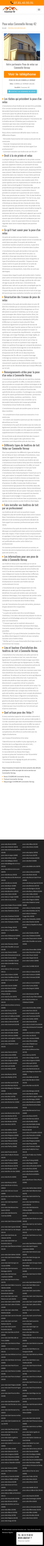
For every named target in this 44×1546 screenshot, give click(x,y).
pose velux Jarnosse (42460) (9, 1035)
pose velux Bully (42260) (8, 888)
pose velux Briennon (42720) (31, 886)
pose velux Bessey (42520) (9, 875)
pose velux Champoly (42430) (9, 922)
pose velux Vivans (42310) (30, 1518)
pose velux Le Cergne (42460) (9, 897)
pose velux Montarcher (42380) (10, 1102)
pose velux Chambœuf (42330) (10, 916)
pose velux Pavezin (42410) (30, 1138)
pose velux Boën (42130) (30, 875)
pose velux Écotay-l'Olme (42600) (32, 997)
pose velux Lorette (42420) (9, 1063)
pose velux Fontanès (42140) (31, 1013)
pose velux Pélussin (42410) (9, 1141)
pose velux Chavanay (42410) (9, 944)
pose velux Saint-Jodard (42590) (10, 1302)
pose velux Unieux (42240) (8, 1482)
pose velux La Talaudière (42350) (10, 1462)
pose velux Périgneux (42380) (31, 1141)
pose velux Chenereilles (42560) (32, 949)
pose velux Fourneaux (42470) (31, 1016)
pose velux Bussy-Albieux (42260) (32, 891)
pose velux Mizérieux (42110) (9, 1099)
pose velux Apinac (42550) (30, 852)
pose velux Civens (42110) (8, 958)
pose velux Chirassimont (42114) (10, 955)
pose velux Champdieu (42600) (31, 919)
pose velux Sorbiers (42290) (31, 1457)
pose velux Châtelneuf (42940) (31, 936)
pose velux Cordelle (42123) (31, 966)
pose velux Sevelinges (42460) (31, 1454)
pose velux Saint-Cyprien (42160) (10, 1227)
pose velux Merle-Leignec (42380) (32, 1096)
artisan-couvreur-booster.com (16, 1529)
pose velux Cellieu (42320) (30, 894)
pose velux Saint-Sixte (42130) (31, 1418)
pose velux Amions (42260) (30, 847)
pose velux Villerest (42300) (9, 1512)
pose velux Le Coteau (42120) (31, 972)
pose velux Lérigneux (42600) (9, 1060)
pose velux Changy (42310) (9, 927)
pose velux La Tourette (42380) (10, 1476)
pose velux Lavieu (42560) (8, 1055)
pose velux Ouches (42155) (9, 1132)
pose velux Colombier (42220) (9, 961)
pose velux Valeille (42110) (30, 1487)
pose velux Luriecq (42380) (30, 1066)
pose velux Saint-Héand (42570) (32, 1282)
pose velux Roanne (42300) (30, 1171)
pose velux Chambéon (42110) (10, 911)
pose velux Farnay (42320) (8, 1010)
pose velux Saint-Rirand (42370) (10, 1401)
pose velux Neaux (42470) (30, 1116)
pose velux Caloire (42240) (8, 894)
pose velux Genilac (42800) (30, 1019)
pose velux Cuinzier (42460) (9, 986)
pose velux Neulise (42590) (9, 1121)
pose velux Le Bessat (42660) (31, 872)
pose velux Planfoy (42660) (9, 1146)
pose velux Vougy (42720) (8, 1521)
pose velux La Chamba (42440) (31, 908)
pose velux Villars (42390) (8, 1510)
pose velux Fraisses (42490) (9, 1019)
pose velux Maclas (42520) (8, 1074)
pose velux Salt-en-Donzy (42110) (32, 1449)
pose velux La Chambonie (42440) (11, 919)
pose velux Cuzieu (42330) (30, 986)
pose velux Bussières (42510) (9, 891)
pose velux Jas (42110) (29, 1035)
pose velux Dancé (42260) (8, 988)
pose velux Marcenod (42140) (9, 1083)
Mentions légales (7, 1532)
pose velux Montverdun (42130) (10, 1113)
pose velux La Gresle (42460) (9, 1030)
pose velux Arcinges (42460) (9, 855)
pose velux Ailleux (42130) (30, 844)
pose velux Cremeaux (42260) (31, 977)
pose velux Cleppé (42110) (30, 958)
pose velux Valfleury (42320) (9, 1490)
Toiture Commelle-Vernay (13, 779)
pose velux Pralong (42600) (30, 1160)
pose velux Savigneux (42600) (9, 1454)
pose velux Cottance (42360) (9, 974)
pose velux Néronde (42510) (9, 1119)
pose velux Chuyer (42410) (30, 955)
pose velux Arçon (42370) (30, 855)
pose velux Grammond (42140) (10, 1024)
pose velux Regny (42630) (30, 1163)
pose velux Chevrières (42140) (31, 952)
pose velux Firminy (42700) (9, 1013)
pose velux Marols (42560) (30, 1094)
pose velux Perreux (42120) (9, 1144)
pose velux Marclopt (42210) (9, 1085)
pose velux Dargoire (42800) (31, 988)
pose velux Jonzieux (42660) (31, 1038)
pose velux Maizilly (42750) (9, 1077)
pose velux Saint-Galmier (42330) (10, 1254)
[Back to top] (38, 1540)
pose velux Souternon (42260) (10, 1460)
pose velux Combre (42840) (31, 961)
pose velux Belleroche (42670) (31, 866)
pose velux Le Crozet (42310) (31, 983)
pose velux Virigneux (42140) (9, 1518)
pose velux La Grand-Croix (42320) (32, 1024)
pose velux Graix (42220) (30, 1022)
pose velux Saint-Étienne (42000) (32, 1243)
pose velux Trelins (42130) (30, 1476)
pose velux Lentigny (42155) (31, 1058)
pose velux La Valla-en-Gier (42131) (33, 1490)
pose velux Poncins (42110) (9, 1152)
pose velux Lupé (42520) (30, 1063)
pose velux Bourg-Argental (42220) (33, 883)
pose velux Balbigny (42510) (9, 861)
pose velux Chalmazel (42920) (9, 908)
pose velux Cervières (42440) (31, 897)
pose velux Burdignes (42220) (31, 888)
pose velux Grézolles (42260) (9, 1033)
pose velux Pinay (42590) (30, 1144)
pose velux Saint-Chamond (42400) (11, 1221)
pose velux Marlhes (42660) (9, 1094)
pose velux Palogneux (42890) (9, 1135)
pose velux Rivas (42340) (30, 1169)
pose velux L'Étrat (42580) (30, 1041)
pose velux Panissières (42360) (31, 1135)
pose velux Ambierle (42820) (9, 847)
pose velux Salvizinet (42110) (9, 1451)
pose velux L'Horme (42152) (9, 1052)
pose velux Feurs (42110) (30, 1010)
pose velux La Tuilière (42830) (9, 1479)
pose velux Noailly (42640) (30, 1121)
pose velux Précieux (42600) (9, 1163)
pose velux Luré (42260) (8, 1066)
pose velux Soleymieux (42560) (10, 1457)
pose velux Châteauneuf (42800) (10, 936)
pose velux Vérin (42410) (30, 1501)
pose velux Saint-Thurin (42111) (10, 1429)
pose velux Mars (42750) (8, 1096)
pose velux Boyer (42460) (8, 886)
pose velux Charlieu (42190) (30, 933)
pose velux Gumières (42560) (31, 1033)
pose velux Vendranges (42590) (32, 1499)
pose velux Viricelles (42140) (31, 1515)
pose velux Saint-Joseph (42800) (32, 1302)
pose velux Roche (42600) (8, 1177)
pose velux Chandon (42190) (31, 922)
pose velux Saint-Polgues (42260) (11, 1385)
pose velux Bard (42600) (30, 861)
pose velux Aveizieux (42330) (31, 858)
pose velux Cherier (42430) (9, 952)
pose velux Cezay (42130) (8, 900)
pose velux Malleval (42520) (30, 1077)
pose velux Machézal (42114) (31, 1069)
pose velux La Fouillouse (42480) (10, 1016)
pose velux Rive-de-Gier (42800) (10, 1171)
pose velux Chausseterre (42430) (32, 938)
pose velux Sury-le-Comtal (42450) (32, 1460)
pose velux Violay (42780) (8, 1515)
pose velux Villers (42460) (30, 1512)
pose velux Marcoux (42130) (31, 1085)
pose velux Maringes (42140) (31, 1091)
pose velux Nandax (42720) (9, 1116)
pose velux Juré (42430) (8, 1041)
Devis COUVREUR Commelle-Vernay (17, 776)
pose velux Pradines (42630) (9, 1160)
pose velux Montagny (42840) (31, 1099)
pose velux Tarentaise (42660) (31, 1462)
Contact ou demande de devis (22, 91)
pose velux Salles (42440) (8, 1449)
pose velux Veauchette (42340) (10, 1499)
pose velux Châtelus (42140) (9, 938)
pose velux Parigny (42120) (9, 1138)
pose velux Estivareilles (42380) (32, 1008)
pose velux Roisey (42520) (8, 1182)
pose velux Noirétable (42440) (31, 1124)
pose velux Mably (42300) (8, 1069)
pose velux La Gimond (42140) (9, 1022)
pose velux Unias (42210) (30, 1479)
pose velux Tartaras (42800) (9, 1468)
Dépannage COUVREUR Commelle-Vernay (19, 782)
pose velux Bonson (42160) (9, 883)
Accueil (4, 28)
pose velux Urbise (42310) (30, 1482)
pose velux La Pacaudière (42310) (32, 1132)
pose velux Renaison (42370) (9, 1166)
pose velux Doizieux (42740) (31, 994)
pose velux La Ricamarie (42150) (32, 1166)
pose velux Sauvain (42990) (30, 1451)
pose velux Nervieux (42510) (31, 1119)
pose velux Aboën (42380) (8, 844)
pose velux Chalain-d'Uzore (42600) (11, 905)
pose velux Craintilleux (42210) (10, 977)
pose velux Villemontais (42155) (32, 1510)
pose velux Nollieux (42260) (9, 1130)
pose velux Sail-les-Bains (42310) (32, 1188)
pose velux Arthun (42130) (8, 858)
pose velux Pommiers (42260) (31, 1146)
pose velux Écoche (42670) (9, 997)
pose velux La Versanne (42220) (32, 1507)
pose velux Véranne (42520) (9, 1501)
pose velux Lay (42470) (29, 1055)
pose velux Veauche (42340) (31, 1496)
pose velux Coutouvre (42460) (31, 974)
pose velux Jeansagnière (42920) (11, 1038)
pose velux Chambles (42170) (31, 911)
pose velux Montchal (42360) (9, 1108)
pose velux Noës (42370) (8, 1124)
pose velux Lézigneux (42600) (31, 1060)
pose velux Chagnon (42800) (31, 900)
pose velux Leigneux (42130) (9, 1058)
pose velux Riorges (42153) (9, 1169)
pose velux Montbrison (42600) (31, 1102)
